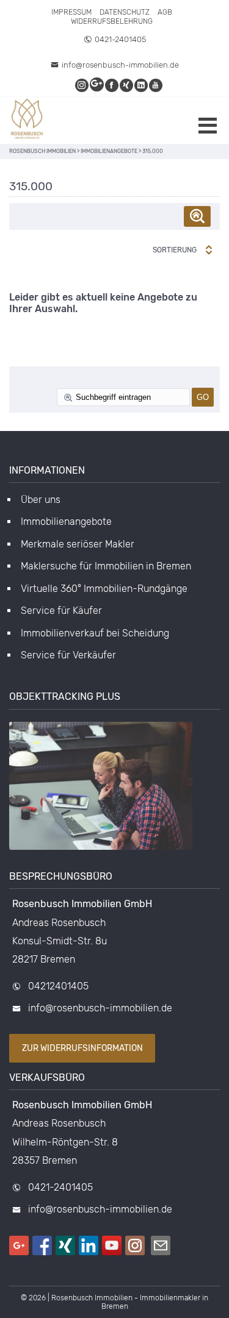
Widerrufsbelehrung (112, 21)
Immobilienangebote (66, 521)
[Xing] (127, 85)
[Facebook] (112, 85)
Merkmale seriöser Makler (77, 544)
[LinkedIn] (141, 85)
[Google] (97, 85)
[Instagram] (82, 85)
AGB (165, 12)
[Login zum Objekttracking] (100, 849)
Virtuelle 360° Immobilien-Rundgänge (104, 588)
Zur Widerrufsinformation (82, 1048)
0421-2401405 (120, 39)
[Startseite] (27, 120)
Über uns (40, 499)
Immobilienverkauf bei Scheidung (95, 633)
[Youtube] (156, 85)
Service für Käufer (61, 610)
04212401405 (58, 986)
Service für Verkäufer (68, 655)
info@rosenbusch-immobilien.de (120, 64)
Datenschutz (125, 12)
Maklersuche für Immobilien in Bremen (106, 566)
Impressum (71, 12)
